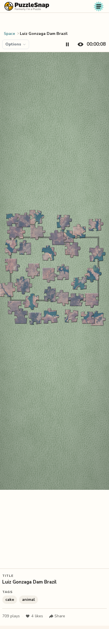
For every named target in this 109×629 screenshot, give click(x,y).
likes (37, 616)
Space (9, 33)
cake (9, 599)
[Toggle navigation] (99, 6)
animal (28, 599)
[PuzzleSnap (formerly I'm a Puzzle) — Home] (26, 6)
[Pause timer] (67, 44)
